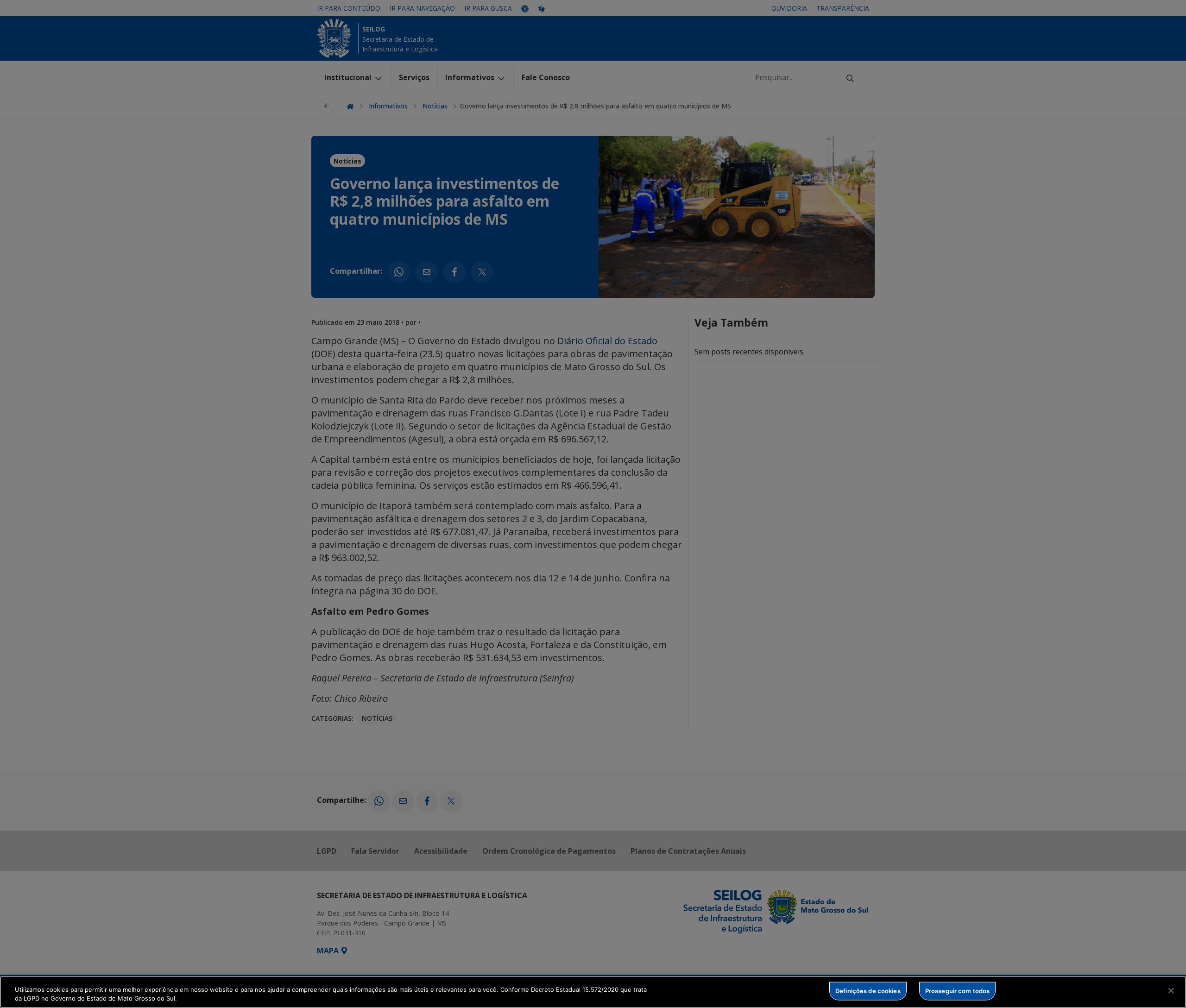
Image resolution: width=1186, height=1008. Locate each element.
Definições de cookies (868, 991)
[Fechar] (1171, 991)
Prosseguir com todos (957, 991)
